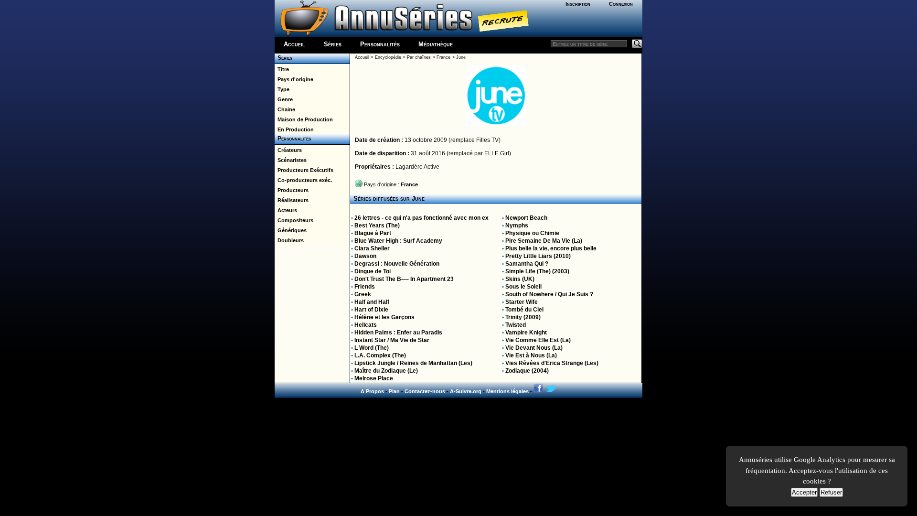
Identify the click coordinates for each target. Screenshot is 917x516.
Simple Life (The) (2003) (537, 271)
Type (282, 89)
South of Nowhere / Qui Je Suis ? (549, 294)
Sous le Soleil (523, 286)
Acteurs (286, 210)
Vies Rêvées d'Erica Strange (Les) (551, 363)
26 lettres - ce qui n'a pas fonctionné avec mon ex (421, 218)
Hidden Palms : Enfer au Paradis (398, 332)
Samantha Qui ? (526, 263)
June (461, 57)
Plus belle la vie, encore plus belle (551, 248)
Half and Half (371, 302)
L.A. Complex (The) (380, 355)
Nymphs (516, 225)
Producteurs (292, 190)
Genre (284, 99)
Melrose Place (373, 378)
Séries (332, 44)
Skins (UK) (519, 279)
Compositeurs (294, 220)
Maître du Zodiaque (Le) (386, 370)
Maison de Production (304, 119)
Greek (362, 294)
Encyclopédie (388, 57)
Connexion (621, 4)
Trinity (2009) (523, 317)
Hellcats (365, 325)
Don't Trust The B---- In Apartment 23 (404, 279)
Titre (282, 69)
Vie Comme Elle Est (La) (538, 340)
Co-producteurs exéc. (303, 180)
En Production (294, 129)
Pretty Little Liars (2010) (538, 256)
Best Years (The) (377, 225)
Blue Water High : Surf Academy (398, 240)
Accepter (804, 492)
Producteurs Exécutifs (304, 170)
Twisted (515, 325)
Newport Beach (526, 218)
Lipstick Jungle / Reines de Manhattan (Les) (413, 363)
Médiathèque (435, 44)
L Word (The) (371, 347)
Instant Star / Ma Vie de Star (391, 340)
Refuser (831, 492)
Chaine (285, 109)
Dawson (365, 256)
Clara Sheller (372, 248)
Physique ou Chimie (532, 233)
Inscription (577, 4)
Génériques (291, 230)
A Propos (372, 391)
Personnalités (380, 44)
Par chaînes (419, 57)
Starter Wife (521, 302)
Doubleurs (289, 240)
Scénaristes (291, 160)
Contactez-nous (425, 391)
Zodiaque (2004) (527, 370)
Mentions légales (507, 391)
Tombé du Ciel (524, 309)
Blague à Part (372, 233)
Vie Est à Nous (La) (531, 355)
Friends (364, 286)
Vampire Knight (526, 332)
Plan (394, 391)
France (443, 57)
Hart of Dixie (371, 309)
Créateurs (288, 150)
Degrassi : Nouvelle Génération (396, 263)
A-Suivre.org (465, 391)
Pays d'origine (294, 79)
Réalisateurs (292, 200)
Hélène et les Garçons (384, 317)
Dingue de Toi (372, 271)
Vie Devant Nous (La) (534, 347)
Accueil (294, 44)
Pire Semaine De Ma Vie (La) (543, 240)
